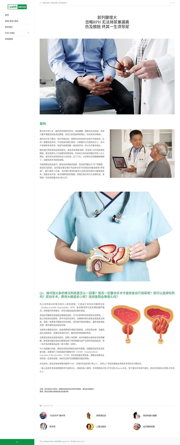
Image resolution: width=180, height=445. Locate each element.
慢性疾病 (46, 3)
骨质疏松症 (101, 415)
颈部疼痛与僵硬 (150, 415)
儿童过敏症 (101, 426)
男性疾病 (54, 3)
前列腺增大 (62, 3)
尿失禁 (52, 426)
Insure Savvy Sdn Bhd (53, 441)
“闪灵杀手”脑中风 (57, 415)
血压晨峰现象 (149, 426)
